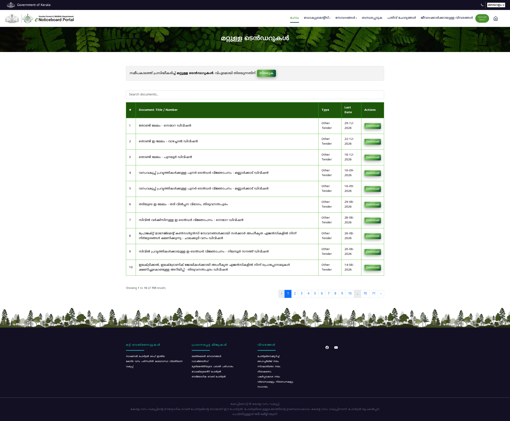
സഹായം (262, 386)
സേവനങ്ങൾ (345, 18)
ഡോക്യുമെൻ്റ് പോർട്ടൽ (206, 371)
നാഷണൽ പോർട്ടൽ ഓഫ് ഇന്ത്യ (145, 356)
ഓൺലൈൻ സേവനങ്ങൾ (206, 356)
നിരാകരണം (264, 371)
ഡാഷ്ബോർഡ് (200, 361)
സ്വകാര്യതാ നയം (268, 366)
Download (372, 126)
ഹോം (294, 18)
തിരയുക (266, 73)
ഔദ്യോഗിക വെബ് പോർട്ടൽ (209, 376)
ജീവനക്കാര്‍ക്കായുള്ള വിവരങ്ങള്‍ (447, 18)
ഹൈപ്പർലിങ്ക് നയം (268, 361)
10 (350, 294)
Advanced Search (482, 18)
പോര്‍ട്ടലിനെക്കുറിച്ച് (268, 356)
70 (365, 294)
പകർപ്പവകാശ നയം (268, 376)
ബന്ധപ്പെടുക (372, 18)
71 (374, 294)
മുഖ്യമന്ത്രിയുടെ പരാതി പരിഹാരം (212, 366)
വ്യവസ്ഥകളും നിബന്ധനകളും (275, 381)
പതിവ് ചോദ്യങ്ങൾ (401, 18)
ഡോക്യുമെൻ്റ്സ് (316, 18)
